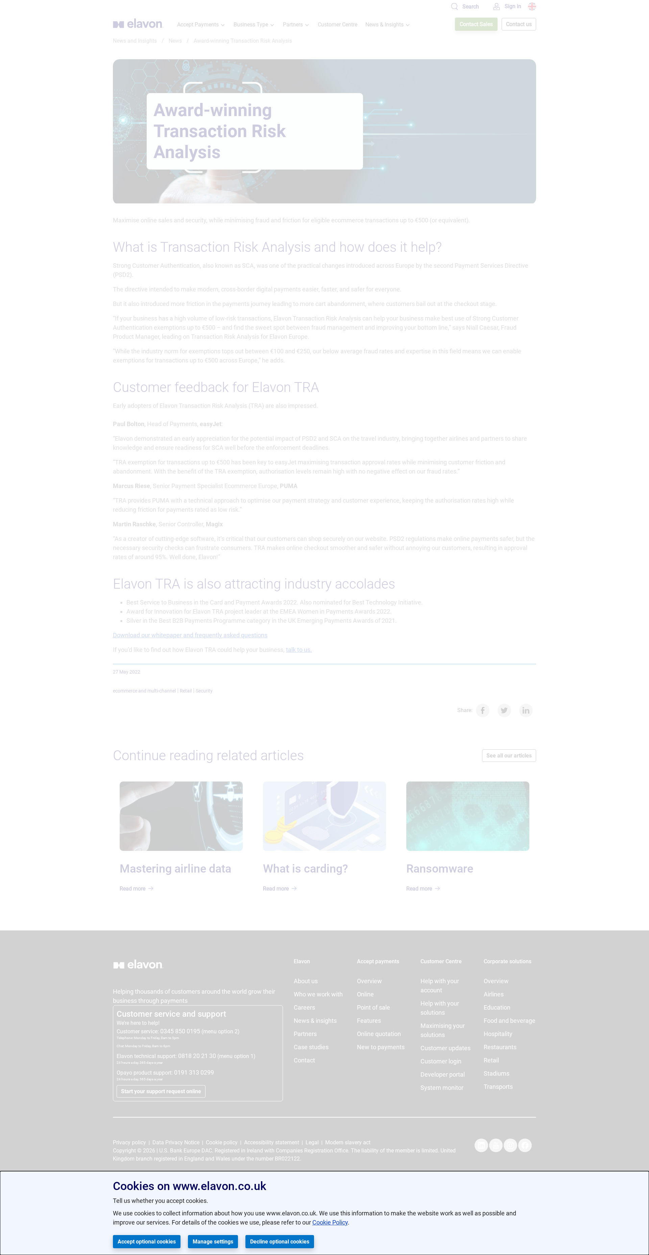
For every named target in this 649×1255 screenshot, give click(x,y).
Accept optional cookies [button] (147, 1241)
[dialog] (324, 1213)
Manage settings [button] (213, 1241)
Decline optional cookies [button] (279, 1241)
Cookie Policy (330, 1222)
